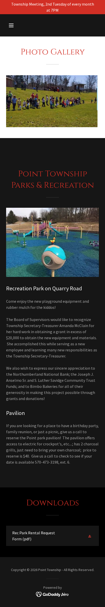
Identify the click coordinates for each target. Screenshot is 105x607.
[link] (52, 536)
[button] (16, 25)
